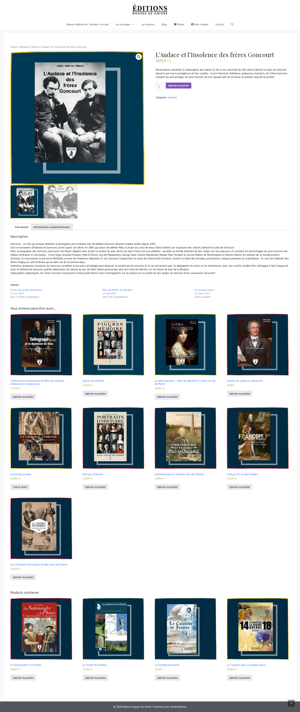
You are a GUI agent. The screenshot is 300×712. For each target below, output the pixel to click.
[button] (139, 57)
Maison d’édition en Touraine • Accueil (88, 24)
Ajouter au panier (178, 85)
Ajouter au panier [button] (23, 396)
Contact (219, 24)
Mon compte (201, 24)
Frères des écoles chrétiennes (26, 289)
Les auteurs (148, 24)
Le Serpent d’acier (204, 289)
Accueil (14, 46)
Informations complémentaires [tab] (51, 227)
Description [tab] (22, 227)
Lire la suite (20, 487)
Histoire (35, 46)
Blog (164, 24)
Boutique (24, 46)
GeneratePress (178, 706)
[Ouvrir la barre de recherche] (232, 24)
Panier (180, 24)
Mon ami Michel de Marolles (117, 289)
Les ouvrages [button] (123, 24)
